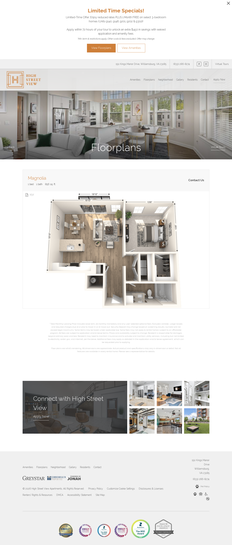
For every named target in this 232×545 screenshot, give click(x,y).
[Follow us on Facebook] (199, 64)
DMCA (59, 495)
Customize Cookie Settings (121, 488)
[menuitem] (135, 79)
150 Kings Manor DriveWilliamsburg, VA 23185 (200, 467)
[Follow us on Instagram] (206, 64)
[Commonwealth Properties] (56, 478)
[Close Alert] (228, 4)
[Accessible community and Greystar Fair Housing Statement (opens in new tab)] (206, 494)
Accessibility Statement (79, 495)
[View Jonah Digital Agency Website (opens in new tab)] (74, 478)
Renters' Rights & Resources (37, 495)
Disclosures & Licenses (151, 488)
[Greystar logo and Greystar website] (34, 479)
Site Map (100, 495)
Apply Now (219, 79)
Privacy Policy (95, 488)
